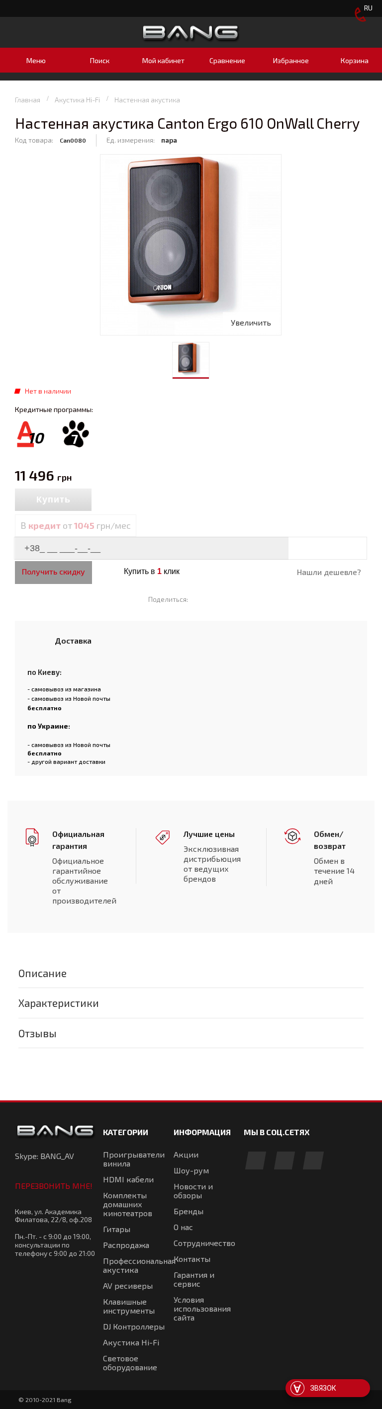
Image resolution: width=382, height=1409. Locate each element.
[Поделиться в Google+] (229, 599)
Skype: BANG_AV (44, 1155)
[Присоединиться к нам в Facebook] (255, 1161)
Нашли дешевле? (329, 572)
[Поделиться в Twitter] (214, 599)
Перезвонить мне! (54, 1185)
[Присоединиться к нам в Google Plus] (284, 1161)
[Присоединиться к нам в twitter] (313, 1161)
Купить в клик (152, 571)
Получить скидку (53, 571)
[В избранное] (135, 500)
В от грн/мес (75, 525)
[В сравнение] (113, 500)
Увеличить (251, 322)
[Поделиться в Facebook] (200, 599)
